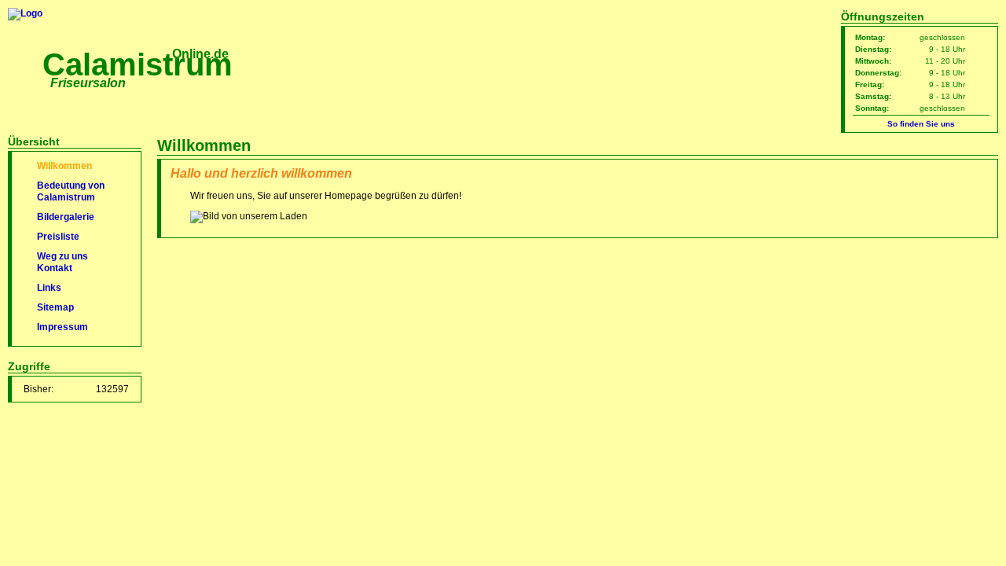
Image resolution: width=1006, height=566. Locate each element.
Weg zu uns (62, 256)
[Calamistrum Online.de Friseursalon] (25, 13)
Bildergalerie (65, 216)
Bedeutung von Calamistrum (71, 191)
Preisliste (58, 236)
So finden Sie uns (921, 123)
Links (49, 287)
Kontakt (54, 268)
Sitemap (55, 307)
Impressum (62, 327)
